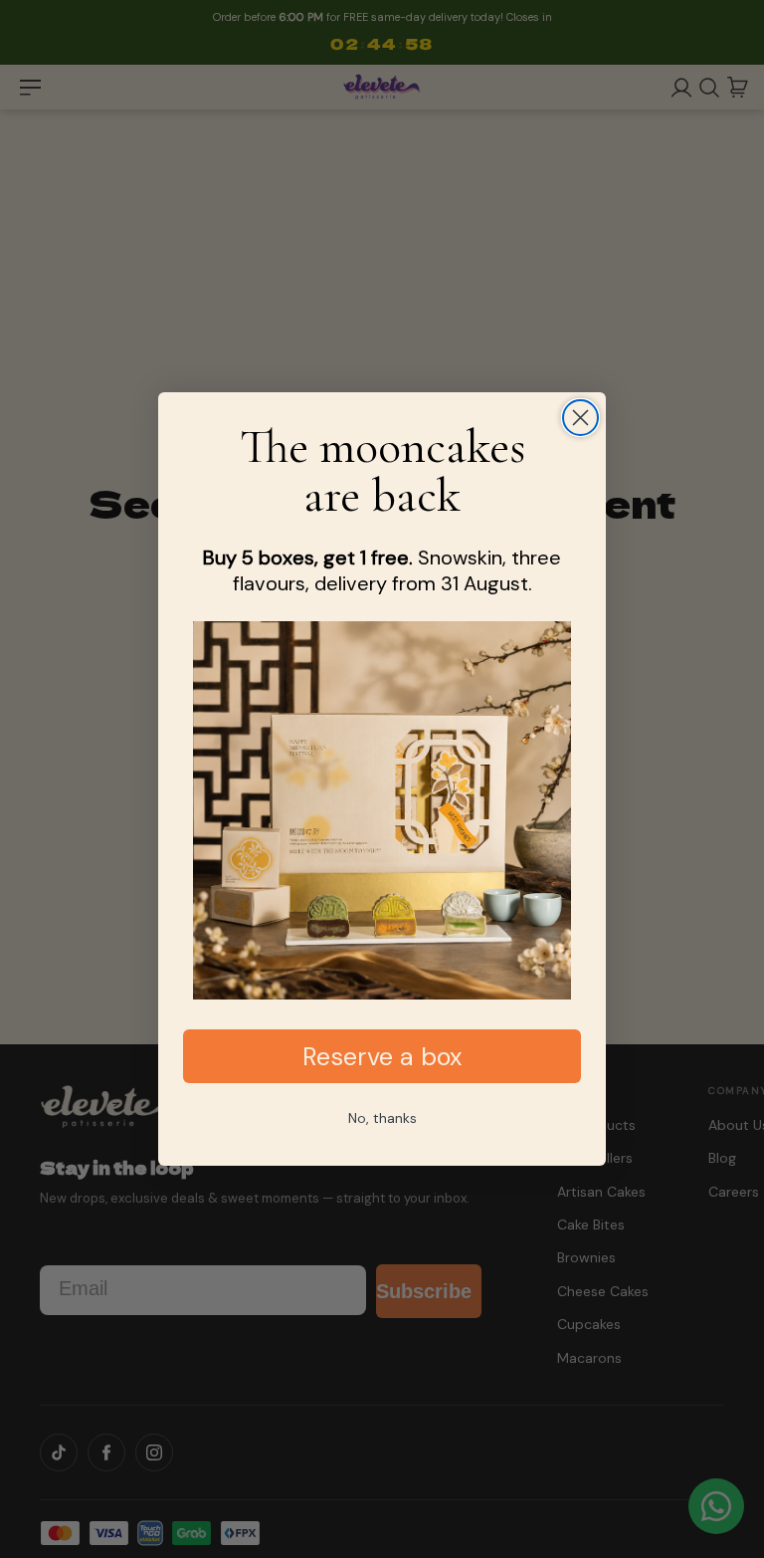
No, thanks (382, 1118)
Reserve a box (382, 1056)
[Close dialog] (580, 417)
